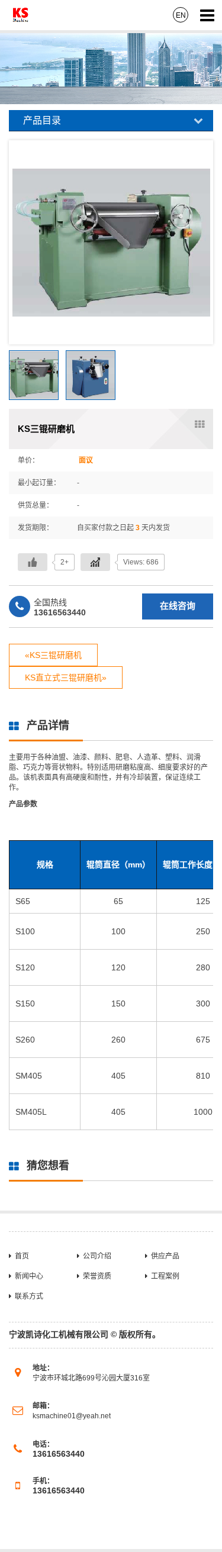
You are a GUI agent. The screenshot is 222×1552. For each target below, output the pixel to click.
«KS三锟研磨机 (53, 655)
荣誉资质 (97, 1276)
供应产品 (165, 1256)
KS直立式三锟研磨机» (66, 677)
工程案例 (165, 1276)
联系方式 (29, 1296)
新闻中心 (29, 1276)
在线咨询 (177, 606)
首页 (22, 1256)
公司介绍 (97, 1256)
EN (181, 15)
